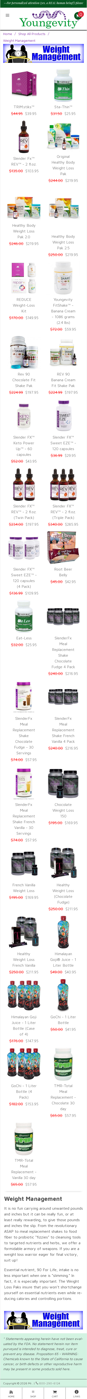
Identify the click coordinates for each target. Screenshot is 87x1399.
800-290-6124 (49, 1383)
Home (7, 34)
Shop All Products (31, 34)
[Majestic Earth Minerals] (49, 18)
